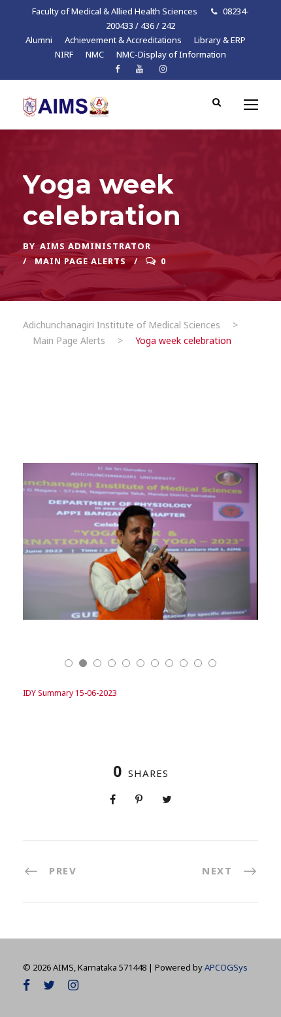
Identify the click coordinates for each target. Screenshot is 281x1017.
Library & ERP (220, 40)
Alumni (38, 40)
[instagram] (163, 69)
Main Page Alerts (80, 261)
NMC (95, 54)
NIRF (64, 54)
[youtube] (139, 69)
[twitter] (49, 984)
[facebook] (117, 69)
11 (212, 663)
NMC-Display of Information (171, 54)
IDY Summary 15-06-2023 (70, 692)
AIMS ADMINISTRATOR (95, 246)
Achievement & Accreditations (123, 40)
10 (198, 663)
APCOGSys (226, 967)
